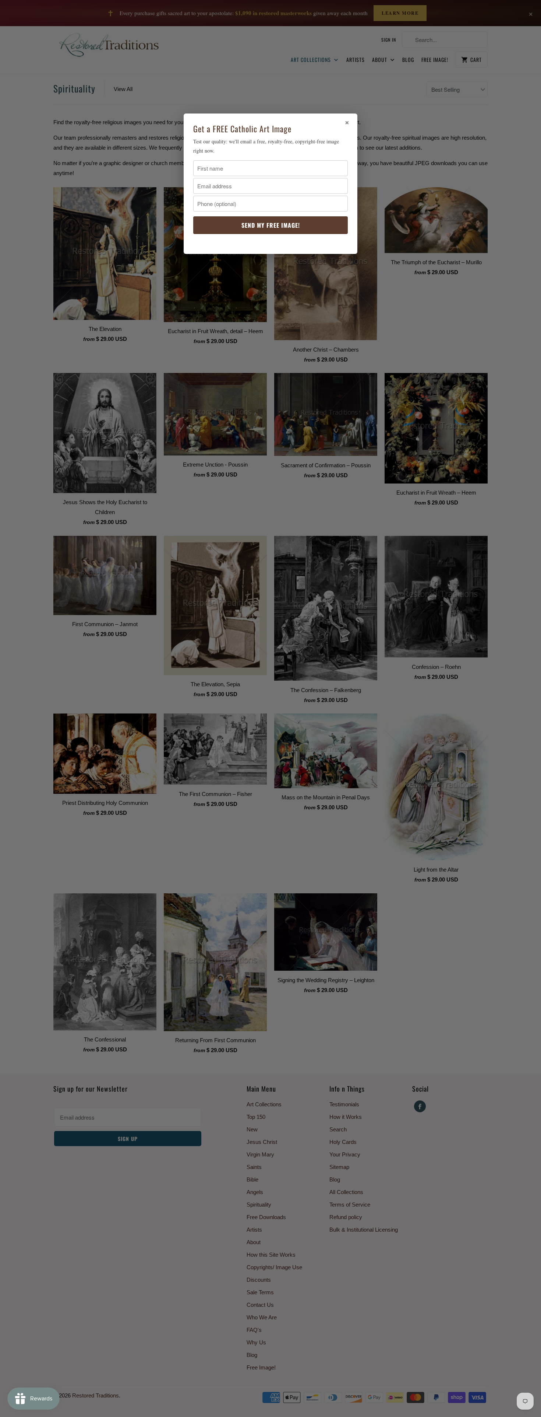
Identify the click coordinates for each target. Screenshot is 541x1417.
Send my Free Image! (270, 225)
